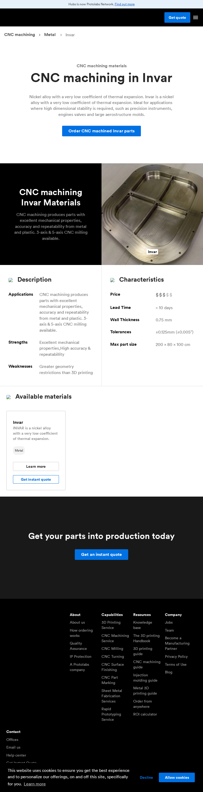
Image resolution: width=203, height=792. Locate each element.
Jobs (169, 622)
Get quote (177, 17)
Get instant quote (36, 479)
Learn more (36, 466)
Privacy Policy (176, 656)
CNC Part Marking (110, 680)
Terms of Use (176, 664)
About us (77, 622)
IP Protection (80, 656)
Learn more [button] (35, 783)
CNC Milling (112, 648)
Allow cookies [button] (177, 777)
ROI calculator (145, 714)
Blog (168, 672)
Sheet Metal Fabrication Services (112, 696)
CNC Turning (113, 656)
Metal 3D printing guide (145, 691)
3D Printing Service (111, 625)
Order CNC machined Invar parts (101, 131)
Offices (12, 739)
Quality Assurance (78, 646)
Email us (13, 747)
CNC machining (19, 34)
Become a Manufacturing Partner (177, 643)
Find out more (125, 4)
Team (169, 630)
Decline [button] (146, 777)
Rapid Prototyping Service (111, 714)
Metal (50, 34)
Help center (16, 755)
